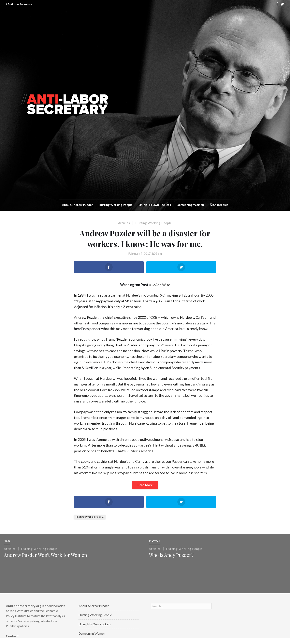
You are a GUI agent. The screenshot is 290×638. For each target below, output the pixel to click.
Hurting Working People (116, 204)
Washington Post (134, 285)
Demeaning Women (190, 204)
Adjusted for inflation (90, 306)
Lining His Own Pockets (154, 204)
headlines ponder (87, 328)
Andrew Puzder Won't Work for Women (45, 555)
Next (7, 540)
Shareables (220, 204)
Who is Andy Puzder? (171, 555)
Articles (124, 223)
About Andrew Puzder (77, 204)
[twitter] (282, 4)
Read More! (146, 485)
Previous (154, 540)
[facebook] (277, 4)
